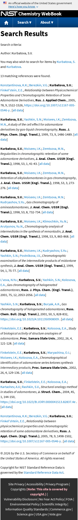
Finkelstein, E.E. (11, 328)
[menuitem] (6, 22)
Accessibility (34, 484)
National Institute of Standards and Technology (9, 14)
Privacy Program (57, 484)
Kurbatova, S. (66, 62)
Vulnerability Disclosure (20, 499)
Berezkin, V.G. (38, 85)
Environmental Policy (25, 504)
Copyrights (18, 489)
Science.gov (25, 514)
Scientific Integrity (54, 504)
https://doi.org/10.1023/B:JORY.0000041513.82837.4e (38, 402)
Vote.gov (55, 514)
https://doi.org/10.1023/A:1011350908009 (29, 319)
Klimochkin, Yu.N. (55, 221)
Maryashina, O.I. (58, 352)
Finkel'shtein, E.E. (12, 421)
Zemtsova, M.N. (53, 148)
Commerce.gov (60, 509)
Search (22, 22)
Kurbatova (13, 67)
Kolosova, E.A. (57, 328)
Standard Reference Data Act (43, 472)
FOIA (69, 499)
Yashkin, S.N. (33, 119)
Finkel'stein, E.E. (11, 90)
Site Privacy (16, 484)
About (45, 22)
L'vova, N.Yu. (8, 280)
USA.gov (41, 514)
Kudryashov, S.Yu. (12, 202)
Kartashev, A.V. (10, 387)
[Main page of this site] (6, 22)
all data (18, 110)
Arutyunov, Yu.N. (11, 226)
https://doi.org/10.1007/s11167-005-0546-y (30, 441)
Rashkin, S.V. (30, 387)
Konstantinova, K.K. (14, 85)
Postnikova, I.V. (30, 255)
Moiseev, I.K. (52, 119)
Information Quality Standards (26, 509)
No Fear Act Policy (51, 499)
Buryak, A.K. (51, 304)
